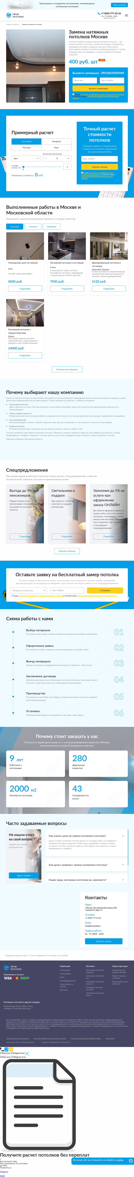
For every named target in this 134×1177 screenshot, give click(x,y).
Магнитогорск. (25, 1008)
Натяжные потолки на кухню (94, 988)
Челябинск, (8, 1008)
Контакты (64, 990)
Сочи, (15, 1008)
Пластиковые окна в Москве (120, 983)
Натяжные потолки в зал (95, 977)
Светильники (65, 974)
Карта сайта (110, 1038)
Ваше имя (78, 80)
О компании (65, 970)
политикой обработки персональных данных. (95, 97)
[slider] (23, 167)
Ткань (56, 147)
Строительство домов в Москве (119, 971)
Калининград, (9, 1006)
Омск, (30, 1006)
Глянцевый (56, 141)
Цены (62, 977)
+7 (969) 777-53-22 (93, 918)
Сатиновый (26, 141)
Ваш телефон (107, 80)
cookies (120, 1160)
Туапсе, (19, 1006)
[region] (86, 855)
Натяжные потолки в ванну (95, 994)
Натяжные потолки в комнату (95, 983)
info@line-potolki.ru (93, 926)
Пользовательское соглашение (17, 1038)
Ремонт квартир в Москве (119, 977)
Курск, (24, 1006)
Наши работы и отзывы (66, 985)
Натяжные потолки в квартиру (95, 971)
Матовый (26, 147)
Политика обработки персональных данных (50, 1038)
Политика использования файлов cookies (86, 1038)
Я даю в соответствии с (98, 96)
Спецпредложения (68, 981)
